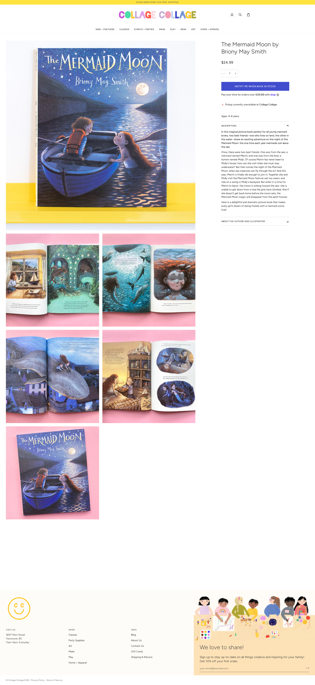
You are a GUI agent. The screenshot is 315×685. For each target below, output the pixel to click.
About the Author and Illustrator (243, 221)
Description (228, 126)
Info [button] (134, 630)
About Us (136, 640)
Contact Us (137, 645)
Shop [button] (72, 630)
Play (71, 657)
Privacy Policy (38, 680)
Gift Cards (137, 651)
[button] (105, 29)
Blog (133, 634)
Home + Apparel (78, 662)
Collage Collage (16, 680)
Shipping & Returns (141, 657)
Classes (73, 634)
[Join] (306, 668)
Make (71, 651)
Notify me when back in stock (255, 86)
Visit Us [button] (10, 630)
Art (70, 645)
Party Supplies (76, 640)
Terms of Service (54, 680)
